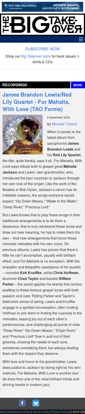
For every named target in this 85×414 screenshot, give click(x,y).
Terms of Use (41, 412)
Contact (26, 412)
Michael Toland (64, 123)
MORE (77, 85)
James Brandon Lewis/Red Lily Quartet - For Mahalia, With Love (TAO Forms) (37, 102)
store (36, 56)
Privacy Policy (59, 412)
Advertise (13, 412)
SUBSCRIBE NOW (42, 48)
